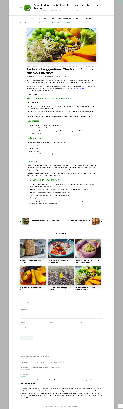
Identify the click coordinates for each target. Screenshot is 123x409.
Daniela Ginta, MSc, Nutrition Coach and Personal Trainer (66, 7)
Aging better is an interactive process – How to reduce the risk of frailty (43, 362)
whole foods (90, 66)
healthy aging (54, 66)
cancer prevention (32, 66)
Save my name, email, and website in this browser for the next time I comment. (40, 327)
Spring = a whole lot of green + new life (59, 288)
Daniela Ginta (30, 76)
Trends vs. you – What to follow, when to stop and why (87, 261)
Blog (52, 18)
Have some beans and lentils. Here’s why (31, 261)
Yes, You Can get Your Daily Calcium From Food (58, 261)
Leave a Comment (62, 76)
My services (42, 18)
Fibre (40, 66)
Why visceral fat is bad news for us (32, 288)
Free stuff (78, 18)
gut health (46, 66)
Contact (89, 18)
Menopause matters (64, 18)
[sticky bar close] (120, 1)
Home (32, 18)
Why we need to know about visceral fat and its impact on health (41, 367)
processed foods (80, 66)
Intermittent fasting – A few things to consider (85, 288)
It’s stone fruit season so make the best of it (35, 356)
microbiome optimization (67, 66)
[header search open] (102, 8)
